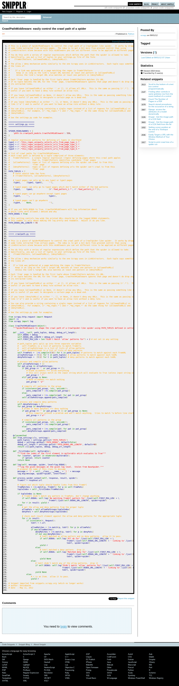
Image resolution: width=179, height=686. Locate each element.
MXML (4, 667)
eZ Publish (90, 659)
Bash (4, 657)
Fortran (131, 659)
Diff (3, 659)
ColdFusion (111, 657)
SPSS (67, 675)
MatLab (110, 665)
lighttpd (26, 665)
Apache (47, 654)
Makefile (89, 665)
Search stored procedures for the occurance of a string (161, 105)
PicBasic (26, 670)
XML (25, 681)
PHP (4, 670)
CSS (130, 657)
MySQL (26, 667)
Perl (150, 667)
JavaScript (132, 662)
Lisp (45, 665)
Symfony (131, 675)
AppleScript (69, 654)
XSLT (46, 681)
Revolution (48, 673)
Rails (4, 673)
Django (26, 659)
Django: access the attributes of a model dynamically (158, 111)
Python (131, 34)
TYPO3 (26, 678)
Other (109, 667)
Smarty (26, 675)
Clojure (89, 657)
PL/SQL (47, 670)
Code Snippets (8, 644)
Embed (122, 41)
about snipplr (167, 4)
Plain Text (129, 41)
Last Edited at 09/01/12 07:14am (155, 57)
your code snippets (163, 8)
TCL (150, 675)
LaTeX (4, 665)
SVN (109, 675)
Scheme (152, 673)
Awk (150, 654)
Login (29, 11)
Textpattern (6, 678)
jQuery (152, 662)
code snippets (135, 4)
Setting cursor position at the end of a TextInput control (159, 129)
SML (46, 675)
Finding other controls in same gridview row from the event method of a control (161, 94)
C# (45, 657)
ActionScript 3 (29, 654)
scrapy (143, 35)
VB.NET (47, 678)
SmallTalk (6, 675)
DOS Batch (48, 659)
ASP (88, 654)
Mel (150, 665)
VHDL (67, 678)
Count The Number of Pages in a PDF (158, 100)
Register (19, 11)
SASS (109, 673)
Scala (130, 673)
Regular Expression (31, 673)
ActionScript (7, 654)
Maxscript (132, 665)
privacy (155, 4)
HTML (67, 662)
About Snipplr (40, 644)
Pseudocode (112, 670)
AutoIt (130, 654)
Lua (66, 665)
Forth (109, 659)
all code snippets (113, 8)
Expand (115, 41)
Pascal (131, 667)
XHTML (5, 681)
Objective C (70, 667)
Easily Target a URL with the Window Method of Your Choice (161, 137)
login (63, 626)
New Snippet (7, 11)
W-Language (112, 678)
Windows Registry (156, 678)
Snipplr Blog (24, 644)
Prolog (88, 670)
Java (109, 662)
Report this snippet (126, 598)
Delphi (151, 657)
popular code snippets (138, 8)
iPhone (89, 662)
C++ (67, 657)
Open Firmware (92, 667)
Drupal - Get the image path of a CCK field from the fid (161, 123)
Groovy (5, 662)
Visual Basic (91, 678)
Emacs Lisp (70, 659)
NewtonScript (49, 667)
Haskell (47, 662)
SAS (88, 673)
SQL (88, 675)
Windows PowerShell (136, 678)
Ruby (67, 673)
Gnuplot (152, 659)
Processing (69, 670)
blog (146, 4)
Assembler (111, 654)
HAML (25, 662)
